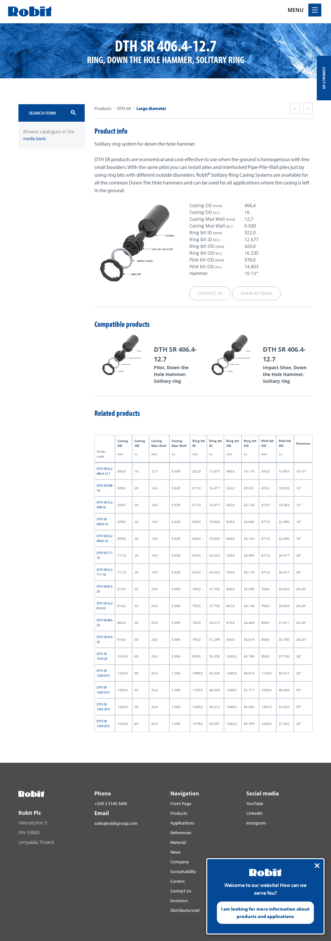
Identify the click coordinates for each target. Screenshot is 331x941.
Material (178, 842)
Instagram (256, 823)
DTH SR (124, 108)
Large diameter (151, 108)
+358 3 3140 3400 (110, 803)
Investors (179, 900)
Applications (182, 823)
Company (179, 862)
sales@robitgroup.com (116, 823)
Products (103, 108)
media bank (34, 138)
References (180, 833)
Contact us (210, 293)
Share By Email (256, 293)
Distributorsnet (185, 910)
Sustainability (183, 871)
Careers (177, 881)
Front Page (180, 803)
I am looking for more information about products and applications (265, 912)
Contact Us (180, 891)
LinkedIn (254, 813)
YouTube (254, 803)
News (175, 852)
